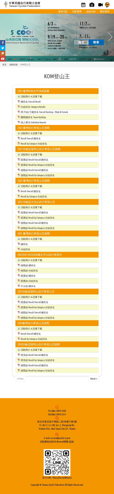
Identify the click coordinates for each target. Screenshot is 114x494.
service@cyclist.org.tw (60, 438)
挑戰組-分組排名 (29, 270)
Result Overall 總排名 (31, 138)
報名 (81, 42)
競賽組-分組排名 (29, 281)
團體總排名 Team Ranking (33, 117)
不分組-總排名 (28, 286)
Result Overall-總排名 (31, 333)
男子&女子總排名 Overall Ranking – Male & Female (44, 112)
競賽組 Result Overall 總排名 (34, 159)
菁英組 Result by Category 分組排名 (38, 360)
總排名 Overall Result (31, 101)
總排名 (24, 244)
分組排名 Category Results (33, 107)
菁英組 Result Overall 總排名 (34, 355)
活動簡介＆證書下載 (31, 96)
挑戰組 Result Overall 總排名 (34, 170)
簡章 (96, 42)
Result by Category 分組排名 (34, 143)
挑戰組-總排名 (28, 265)
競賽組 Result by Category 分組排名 (38, 165)
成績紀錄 (13, 64)
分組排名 (25, 249)
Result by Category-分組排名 (34, 339)
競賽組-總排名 (28, 275)
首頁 (4, 64)
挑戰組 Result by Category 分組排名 (38, 175)
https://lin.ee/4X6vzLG (62, 477)
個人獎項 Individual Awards (33, 122)
